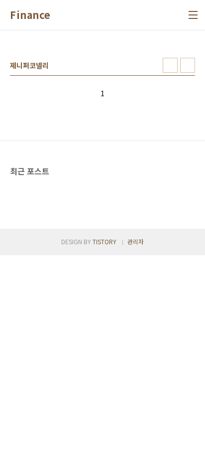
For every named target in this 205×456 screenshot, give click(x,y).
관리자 (135, 241)
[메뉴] (193, 15)
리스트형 (187, 65)
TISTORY (104, 241)
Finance (30, 15)
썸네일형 (170, 65)
